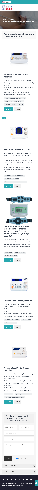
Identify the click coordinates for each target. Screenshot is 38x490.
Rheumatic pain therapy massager (14, 104)
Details (18, 109)
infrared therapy (26, 319)
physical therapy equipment (12, 319)
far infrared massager (10, 323)
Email (8, 109)
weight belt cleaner (20, 252)
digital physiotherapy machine (23, 394)
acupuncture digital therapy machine (14, 397)
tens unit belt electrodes (11, 255)
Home (4, 19)
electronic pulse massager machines (14, 175)
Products (11, 19)
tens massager (9, 394)
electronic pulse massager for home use (15, 182)
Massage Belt (8, 252)
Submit (8, 458)
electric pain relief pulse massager (14, 101)
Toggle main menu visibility (33, 7)
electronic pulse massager (12, 178)
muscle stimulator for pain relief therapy (15, 98)
